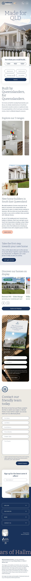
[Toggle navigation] (27, 3)
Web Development (6, 559)
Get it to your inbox (11, 377)
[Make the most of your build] (9, 339)
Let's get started (9, 260)
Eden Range (8, 279)
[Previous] (3, 303)
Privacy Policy (26, 533)
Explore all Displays (16, 308)
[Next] (8, 303)
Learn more (7, 232)
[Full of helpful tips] (13, 334)
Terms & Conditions (25, 534)
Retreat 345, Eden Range (16, 47)
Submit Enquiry (22, 463)
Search (15, 79)
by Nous (12, 559)
